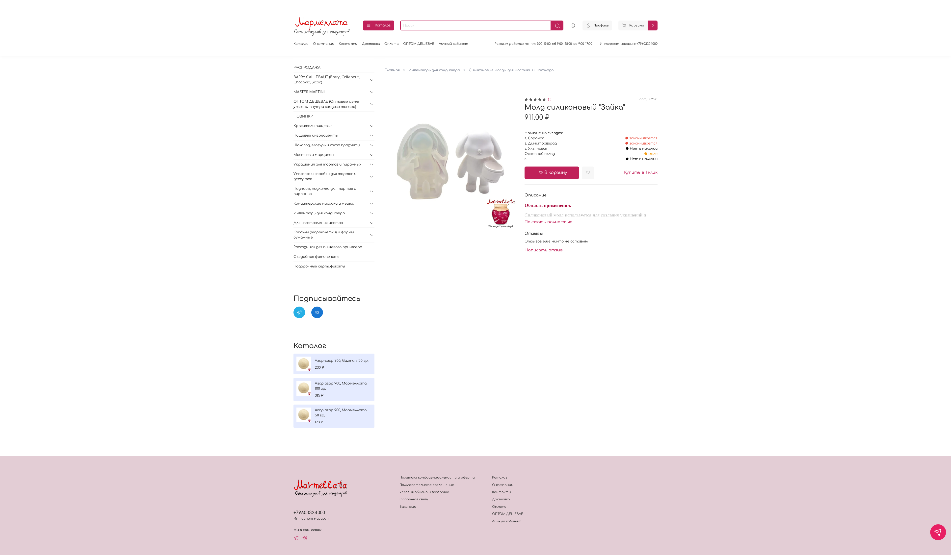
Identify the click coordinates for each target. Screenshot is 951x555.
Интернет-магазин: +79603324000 (629, 44)
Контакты (348, 44)
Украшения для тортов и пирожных (327, 164)
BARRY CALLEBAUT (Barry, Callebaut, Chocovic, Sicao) (326, 79)
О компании (323, 44)
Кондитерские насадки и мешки (323, 203)
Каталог (383, 25)
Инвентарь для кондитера (434, 70)
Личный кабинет (453, 44)
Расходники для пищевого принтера (327, 247)
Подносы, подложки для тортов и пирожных (324, 191)
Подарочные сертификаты (319, 266)
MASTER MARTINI (309, 92)
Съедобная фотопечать (316, 257)
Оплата (391, 44)
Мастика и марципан (313, 155)
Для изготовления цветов (318, 223)
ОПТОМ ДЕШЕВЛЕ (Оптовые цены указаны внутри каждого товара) (326, 104)
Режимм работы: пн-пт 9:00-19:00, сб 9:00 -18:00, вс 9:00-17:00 (543, 44)
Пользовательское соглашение (426, 485)
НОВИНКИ (303, 116)
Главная (392, 70)
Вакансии (407, 506)
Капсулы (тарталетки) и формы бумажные (323, 234)
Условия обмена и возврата (424, 492)
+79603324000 (309, 512)
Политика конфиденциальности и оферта (437, 477)
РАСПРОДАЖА (306, 68)
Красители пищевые (313, 126)
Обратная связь (413, 499)
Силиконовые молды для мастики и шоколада (511, 70)
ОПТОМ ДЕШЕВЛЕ (418, 44)
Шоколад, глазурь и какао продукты (326, 145)
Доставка (371, 44)
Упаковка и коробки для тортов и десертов (324, 176)
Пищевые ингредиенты (315, 135)
